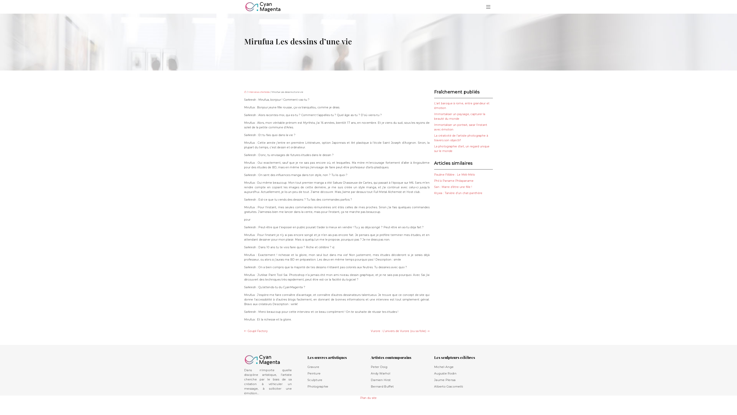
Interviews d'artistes (259, 92)
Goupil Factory (258, 331)
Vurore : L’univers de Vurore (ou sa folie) (398, 331)
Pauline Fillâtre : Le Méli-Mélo (454, 174)
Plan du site (368, 398)
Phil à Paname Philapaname (454, 181)
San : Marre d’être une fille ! (453, 187)
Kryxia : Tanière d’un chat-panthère (458, 193)
